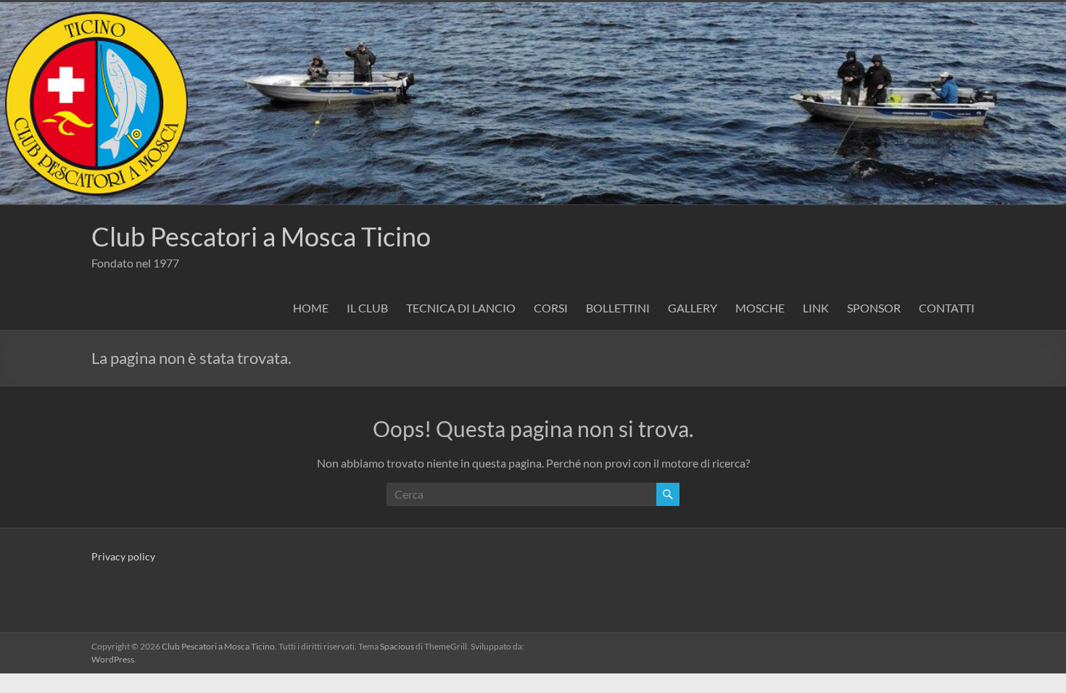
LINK (816, 308)
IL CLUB (367, 308)
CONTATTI (947, 308)
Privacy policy (123, 556)
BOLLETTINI (618, 308)
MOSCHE (760, 308)
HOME (311, 308)
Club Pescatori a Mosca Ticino (261, 236)
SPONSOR (874, 308)
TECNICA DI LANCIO (461, 308)
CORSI (551, 308)
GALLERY (692, 308)
